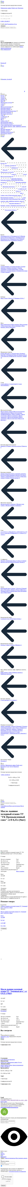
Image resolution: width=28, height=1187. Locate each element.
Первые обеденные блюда (8, 473)
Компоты (15, 533)
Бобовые (3, 99)
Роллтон (20, 356)
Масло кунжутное (12, 418)
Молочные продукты (6, 113)
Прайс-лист (15, 8)
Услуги (11, 766)
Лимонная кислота (15, 733)
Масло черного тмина (7, 411)
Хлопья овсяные (6, 266)
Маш (2, 298)
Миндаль (23, 589)
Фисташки (7, 589)
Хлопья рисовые (16, 266)
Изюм (12, 562)
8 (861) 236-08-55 (5, 774)
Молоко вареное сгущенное (13, 505)
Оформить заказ (5, 1036)
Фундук (19, 588)
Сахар (2, 104)
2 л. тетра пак (19, 531)
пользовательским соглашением (17, 1171)
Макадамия (7, 592)
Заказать (3, 1185)
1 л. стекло (21, 533)
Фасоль (12, 298)
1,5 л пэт (3, 531)
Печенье (3, 645)
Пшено (21, 239)
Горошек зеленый (21, 473)
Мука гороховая (10, 327)
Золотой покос (15, 353)
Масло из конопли (13, 415)
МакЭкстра (13, 356)
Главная (3, 806)
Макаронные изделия (6, 102)
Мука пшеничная (6, 324)
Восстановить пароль (21, 1158)
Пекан (18, 589)
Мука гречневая (17, 326)
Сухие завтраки (6, 700)
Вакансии (16, 766)
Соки (2, 115)
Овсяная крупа (20, 237)
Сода (2, 734)
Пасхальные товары (6, 133)
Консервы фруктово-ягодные (8, 111)
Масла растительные (6, 106)
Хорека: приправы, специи (9, 726)
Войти (21, 46)
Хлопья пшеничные (13, 269)
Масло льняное (16, 414)
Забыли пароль (8, 1065)
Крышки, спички (5, 130)
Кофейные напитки (6, 674)
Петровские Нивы (12, 355)
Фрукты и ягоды (17, 446)
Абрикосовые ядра (15, 591)
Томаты (3, 476)
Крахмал (20, 726)
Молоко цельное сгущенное (9, 504)
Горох (6, 298)
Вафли (13, 645)
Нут (22, 298)
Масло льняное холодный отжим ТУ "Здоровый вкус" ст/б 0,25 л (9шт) (14, 991)
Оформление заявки (6, 8)
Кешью (13, 589)
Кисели (13, 732)
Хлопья (3, 98)
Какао (7, 672)
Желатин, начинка (11, 729)
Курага (22, 562)
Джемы (9, 446)
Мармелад (19, 645)
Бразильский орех (6, 588)
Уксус (18, 727)
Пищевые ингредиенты (7, 132)
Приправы (4, 730)
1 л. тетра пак (10, 531)
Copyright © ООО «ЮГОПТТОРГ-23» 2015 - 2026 (14, 1100)
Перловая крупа (5, 239)
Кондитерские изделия (7, 123)
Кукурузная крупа (10, 237)
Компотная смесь (11, 560)
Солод (10, 730)
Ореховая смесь (5, 591)
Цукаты (17, 562)
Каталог (3, 765)
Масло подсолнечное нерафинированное (11, 413)
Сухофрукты (4, 116)
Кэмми (22, 353)
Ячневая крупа (14, 239)
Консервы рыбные (5, 109)
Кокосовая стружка (15, 618)
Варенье (4, 446)
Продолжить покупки (15, 1036)
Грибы (8, 478)
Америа (21, 355)
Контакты (20, 8)
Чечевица (18, 298)
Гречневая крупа (6, 236)
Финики (3, 560)
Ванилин (24, 733)
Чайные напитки (18, 672)
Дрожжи (20, 729)
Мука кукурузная (7, 326)
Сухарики (14, 700)
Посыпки (4, 761)
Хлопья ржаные (12, 270)
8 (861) (5, 21)
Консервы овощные (6, 112)
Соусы (18, 476)
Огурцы (23, 475)
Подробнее (3, 1011)
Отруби (3, 97)
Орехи (2, 118)
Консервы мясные (5, 108)
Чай (11, 672)
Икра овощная (11, 475)
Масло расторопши (13, 417)
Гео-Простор (6, 356)
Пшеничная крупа (6, 240)
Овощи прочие (15, 478)
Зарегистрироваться (6, 48)
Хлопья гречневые (12, 268)
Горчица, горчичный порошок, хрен (14, 727)
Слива (19, 560)
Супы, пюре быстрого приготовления (11, 125)
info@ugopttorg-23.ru (11, 24)
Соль (2, 105)
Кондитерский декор (6, 122)
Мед (2, 119)
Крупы (2, 95)
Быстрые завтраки (5, 129)
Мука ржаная (16, 324)
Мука (2, 101)
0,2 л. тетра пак (7, 533)
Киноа (20, 240)
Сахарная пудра (5, 618)
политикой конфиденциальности (9, 1107)
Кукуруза (4, 475)
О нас (7, 766)
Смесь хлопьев (6, 272)
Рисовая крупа (16, 236)
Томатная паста (11, 476)
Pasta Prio (4, 355)
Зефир (8, 645)
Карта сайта (4, 1101)
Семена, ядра (4, 121)
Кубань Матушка (6, 353)
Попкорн (15, 240)
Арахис (14, 588)
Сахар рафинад (5, 384)
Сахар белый (14, 384)
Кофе (3, 672)
